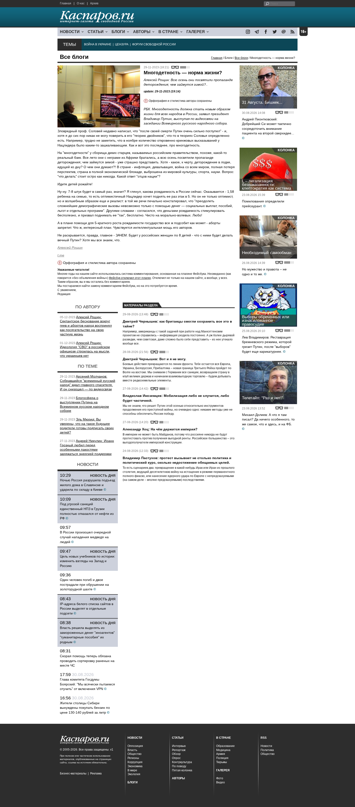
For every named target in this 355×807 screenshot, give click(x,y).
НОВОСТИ (70, 32)
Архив (94, 3)
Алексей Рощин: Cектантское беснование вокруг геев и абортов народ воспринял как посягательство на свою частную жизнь (86, 325)
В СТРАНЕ (168, 32)
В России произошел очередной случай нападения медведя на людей (85, 537)
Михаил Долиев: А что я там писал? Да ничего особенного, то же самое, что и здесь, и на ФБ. (268, 419)
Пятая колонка (182, 770)
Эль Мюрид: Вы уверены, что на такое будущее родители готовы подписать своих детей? (87, 425)
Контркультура (182, 762)
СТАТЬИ (96, 32)
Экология (134, 774)
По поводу (179, 766)
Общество (135, 754)
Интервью (179, 746)
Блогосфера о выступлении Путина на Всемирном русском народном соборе (84, 404)
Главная (65, 3)
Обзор (176, 754)
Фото (219, 778)
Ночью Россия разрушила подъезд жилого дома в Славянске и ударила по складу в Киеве (87, 484)
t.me (60, 255)
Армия (220, 754)
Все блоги (241, 58)
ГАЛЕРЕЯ (195, 32)
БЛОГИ (118, 32)
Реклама (96, 773)
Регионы (133, 758)
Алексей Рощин (70, 247)
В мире (132, 770)
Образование (225, 746)
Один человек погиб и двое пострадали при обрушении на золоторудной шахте (84, 584)
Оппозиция (135, 746)
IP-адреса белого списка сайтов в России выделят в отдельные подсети (86, 608)
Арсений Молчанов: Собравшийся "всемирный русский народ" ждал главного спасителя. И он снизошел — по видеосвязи (87, 382)
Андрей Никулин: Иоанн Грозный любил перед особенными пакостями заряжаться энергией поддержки (87, 447)
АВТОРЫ (141, 32)
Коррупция (135, 762)
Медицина (223, 750)
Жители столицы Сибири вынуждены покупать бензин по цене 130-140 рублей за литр (85, 707)
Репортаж (178, 750)
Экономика (135, 766)
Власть (132, 750)
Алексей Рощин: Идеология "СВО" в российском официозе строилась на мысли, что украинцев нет (85, 349)
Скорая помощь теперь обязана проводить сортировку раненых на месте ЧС (87, 660)
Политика (267, 750)
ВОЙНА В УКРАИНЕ (97, 44)
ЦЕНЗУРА (121, 44)
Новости (266, 746)
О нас (81, 3)
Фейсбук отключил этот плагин (130, 278)
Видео (220, 782)
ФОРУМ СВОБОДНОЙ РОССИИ (154, 44)
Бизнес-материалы (73, 773)
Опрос (176, 758)
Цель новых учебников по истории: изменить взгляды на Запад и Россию (87, 561)
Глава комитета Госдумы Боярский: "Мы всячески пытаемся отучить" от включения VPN (87, 684)
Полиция (222, 758)
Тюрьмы (221, 762)
